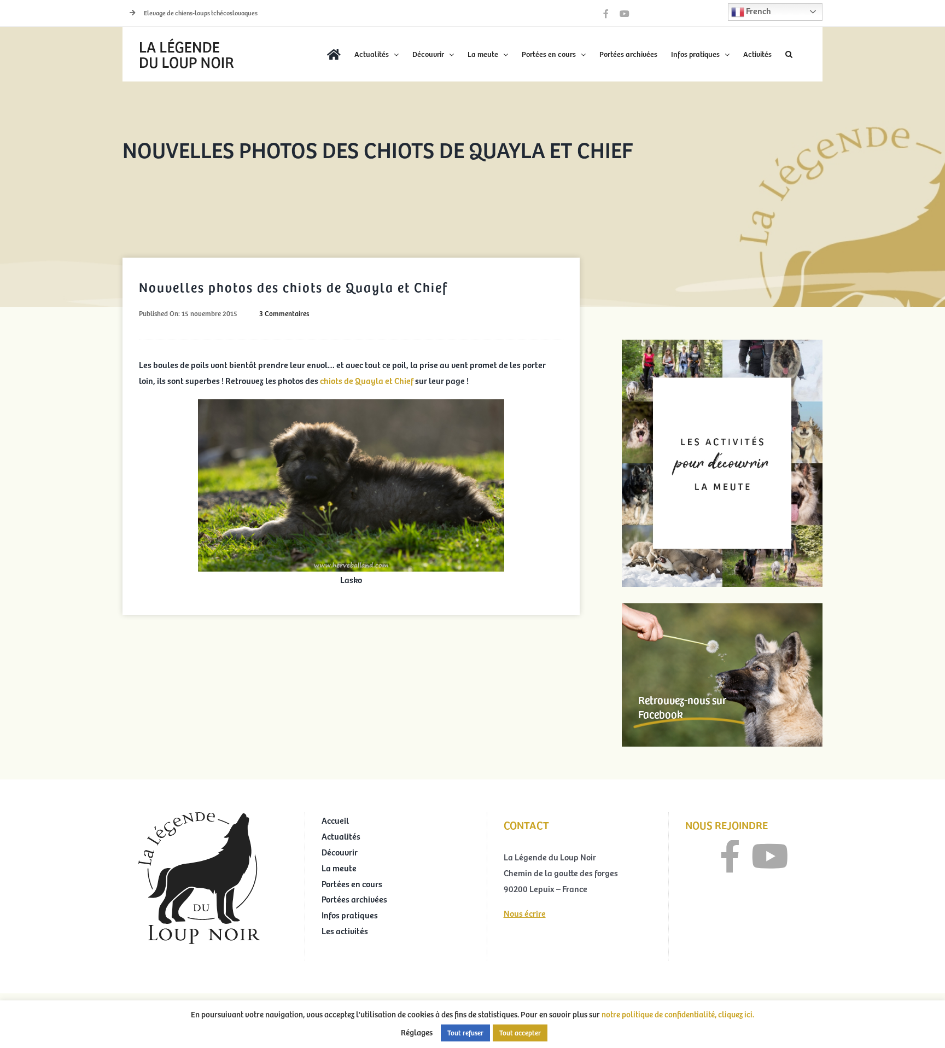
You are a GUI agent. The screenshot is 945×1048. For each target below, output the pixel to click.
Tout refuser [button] (465, 1033)
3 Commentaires (284, 313)
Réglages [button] (417, 1032)
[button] (788, 54)
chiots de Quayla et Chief (366, 380)
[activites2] (722, 344)
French (757, 10)
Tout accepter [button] (520, 1033)
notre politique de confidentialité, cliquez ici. (678, 1014)
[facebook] (730, 856)
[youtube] (770, 856)
